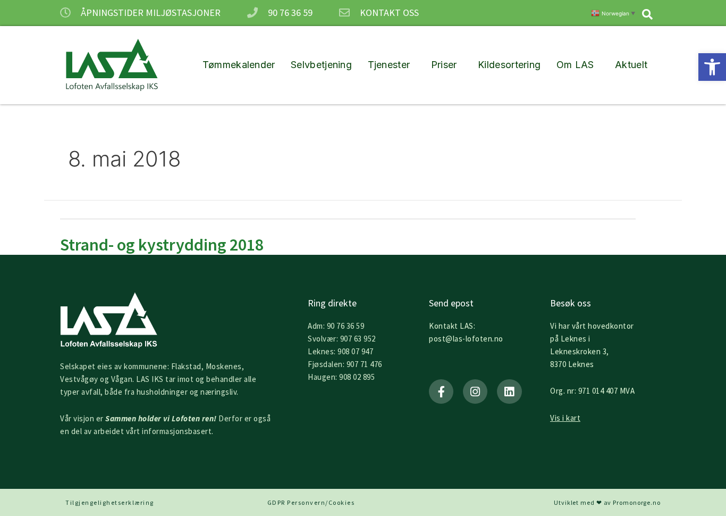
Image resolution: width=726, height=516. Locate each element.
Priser (444, 64)
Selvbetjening (321, 64)
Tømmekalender (238, 64)
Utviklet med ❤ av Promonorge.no (607, 502)
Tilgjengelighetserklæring (109, 502)
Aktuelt (631, 64)
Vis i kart (565, 418)
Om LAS (575, 64)
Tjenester (389, 64)
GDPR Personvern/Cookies (311, 502)
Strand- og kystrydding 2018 (162, 244)
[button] (712, 67)
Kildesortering (509, 64)
